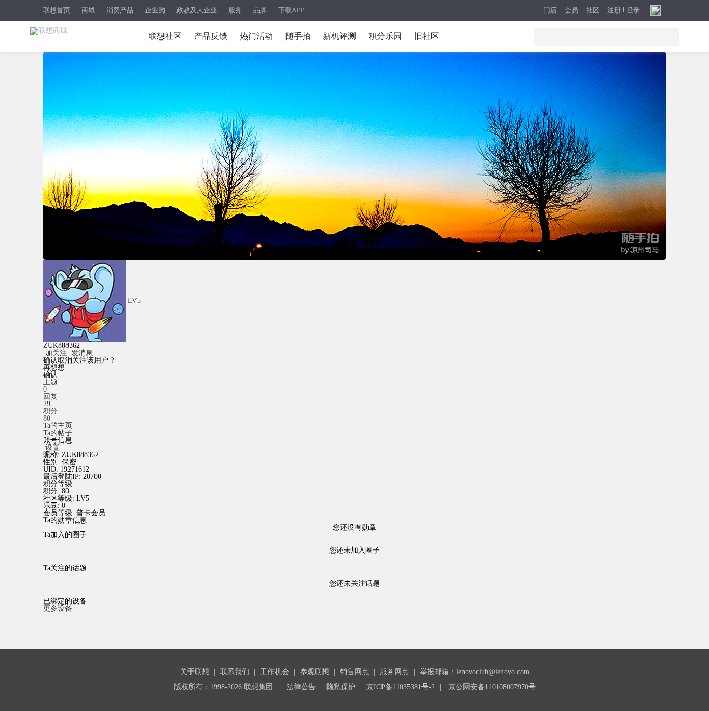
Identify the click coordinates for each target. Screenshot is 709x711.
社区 (592, 10)
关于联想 (194, 672)
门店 (550, 10)
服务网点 (394, 672)
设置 (52, 447)
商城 (88, 10)
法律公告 (301, 687)
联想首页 (56, 10)
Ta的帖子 (57, 433)
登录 (633, 10)
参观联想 (314, 672)
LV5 (134, 300)
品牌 (260, 10)
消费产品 (119, 10)
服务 (235, 10)
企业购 (155, 10)
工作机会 (274, 672)
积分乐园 (385, 36)
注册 (614, 10)
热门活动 (256, 36)
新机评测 (339, 36)
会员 (571, 10)
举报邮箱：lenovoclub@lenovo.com (474, 672)
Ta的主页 (57, 426)
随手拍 (297, 36)
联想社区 (165, 36)
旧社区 (426, 36)
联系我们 (234, 672)
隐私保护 (341, 687)
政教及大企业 (196, 10)
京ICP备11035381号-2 (400, 687)
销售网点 (354, 672)
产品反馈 (210, 36)
